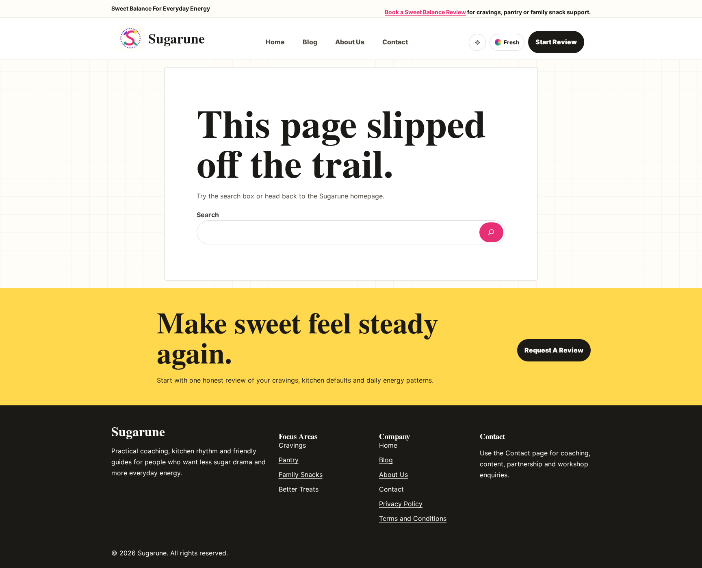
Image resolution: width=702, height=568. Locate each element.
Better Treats (298, 489)
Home (388, 445)
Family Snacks (301, 474)
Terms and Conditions (412, 518)
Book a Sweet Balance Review (425, 12)
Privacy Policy (400, 504)
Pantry (289, 460)
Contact (391, 489)
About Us (393, 474)
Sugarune (176, 38)
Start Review (556, 42)
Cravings (292, 445)
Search (208, 215)
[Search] (491, 232)
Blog (386, 460)
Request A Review (553, 350)
